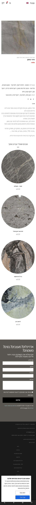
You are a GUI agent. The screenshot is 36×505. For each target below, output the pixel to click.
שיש (24, 57)
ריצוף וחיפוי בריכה (11, 88)
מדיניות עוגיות (21, 488)
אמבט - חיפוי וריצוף (23, 85)
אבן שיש (28, 95)
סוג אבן (27, 57)
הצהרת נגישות (32, 442)
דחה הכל (22, 493)
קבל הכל (22, 497)
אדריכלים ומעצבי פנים (18, 460)
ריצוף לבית (15, 95)
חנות (18, 471)
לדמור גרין (18, 321)
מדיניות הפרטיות (12, 406)
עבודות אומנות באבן (18, 467)
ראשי (18, 446)
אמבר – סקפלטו (18, 186)
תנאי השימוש (13, 392)
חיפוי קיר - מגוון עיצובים (9, 85)
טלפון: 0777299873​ (30, 432)
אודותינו (18, 450)
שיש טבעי (9, 95)
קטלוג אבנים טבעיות (18, 453)
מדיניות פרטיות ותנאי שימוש (29, 439)
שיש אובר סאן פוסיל (18, 231)
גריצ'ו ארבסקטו (18, 276)
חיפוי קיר (22, 95)
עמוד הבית (32, 57)
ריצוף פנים (28, 92)
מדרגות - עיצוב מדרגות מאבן (26, 88)
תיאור (33, 104)
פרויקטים (18, 457)
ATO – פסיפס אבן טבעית (18, 464)
